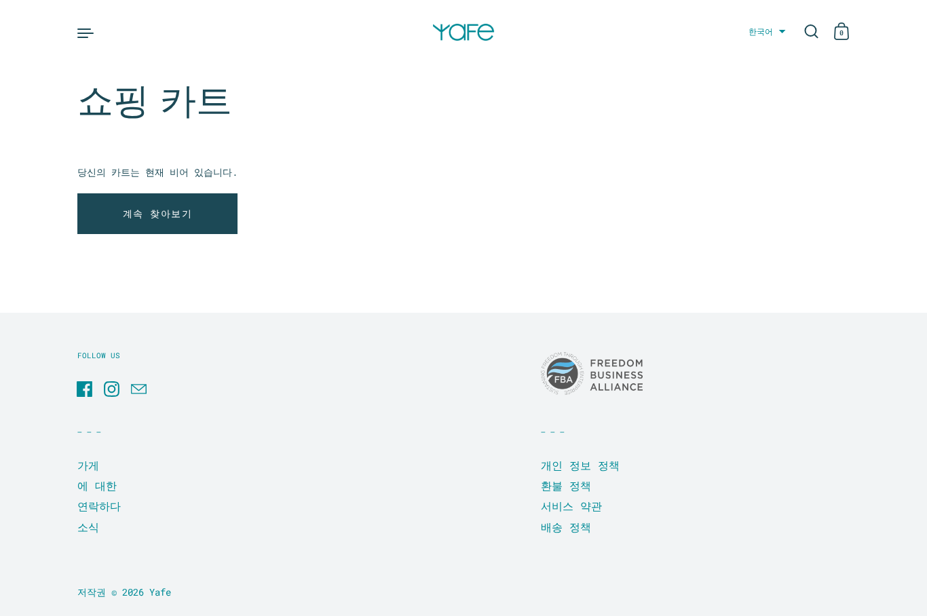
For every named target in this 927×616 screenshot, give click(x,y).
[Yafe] (463, 32)
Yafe (160, 591)
